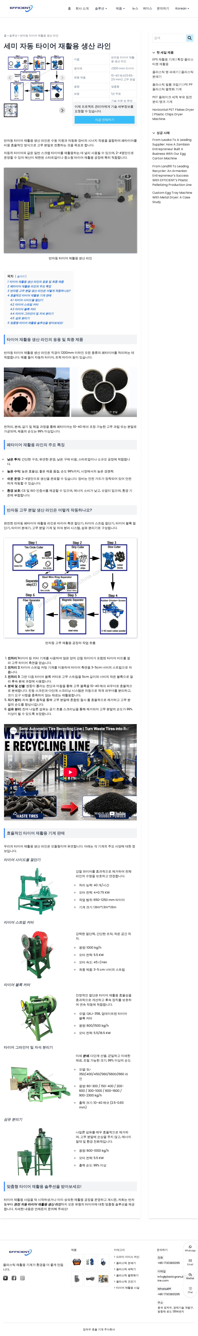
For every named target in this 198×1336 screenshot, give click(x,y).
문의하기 (163, 8)
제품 (119, 8)
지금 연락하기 (104, 119)
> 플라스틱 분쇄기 (125, 1263)
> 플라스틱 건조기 (125, 1281)
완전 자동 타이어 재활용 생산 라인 (37, 1204)
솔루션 (99, 8)
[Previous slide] (10, 78)
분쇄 (86, 1056)
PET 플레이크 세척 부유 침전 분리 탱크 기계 (172, 99)
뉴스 (135, 8)
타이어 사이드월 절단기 (22, 859)
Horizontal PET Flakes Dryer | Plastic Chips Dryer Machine (173, 114)
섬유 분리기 (13, 1119)
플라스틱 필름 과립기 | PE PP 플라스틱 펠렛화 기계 (172, 86)
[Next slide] (62, 78)
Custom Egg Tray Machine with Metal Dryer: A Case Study (172, 197)
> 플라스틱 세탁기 (125, 1269)
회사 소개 (82, 8)
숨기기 (21, 276)
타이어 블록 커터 (17, 984)
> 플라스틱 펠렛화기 (126, 1275)
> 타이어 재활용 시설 (126, 1288)
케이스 (147, 8)
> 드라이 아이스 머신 (126, 1257)
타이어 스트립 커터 (19, 922)
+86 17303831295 (169, 1263)
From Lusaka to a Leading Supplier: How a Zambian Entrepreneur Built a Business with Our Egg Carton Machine (171, 149)
